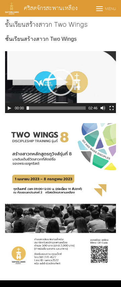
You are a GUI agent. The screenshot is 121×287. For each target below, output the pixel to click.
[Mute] (103, 108)
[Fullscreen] (111, 108)
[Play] (9, 108)
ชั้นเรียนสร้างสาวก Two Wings (46, 24)
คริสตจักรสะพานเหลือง (51, 8)
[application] (60, 82)
